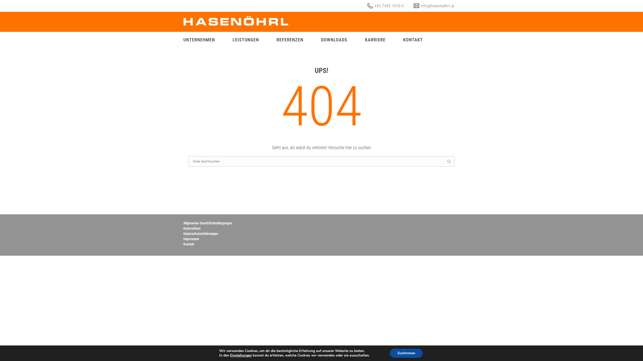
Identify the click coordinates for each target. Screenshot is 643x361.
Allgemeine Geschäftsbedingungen (207, 223)
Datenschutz (192, 228)
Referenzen (290, 39)
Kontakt (413, 39)
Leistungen (246, 39)
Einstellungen (241, 355)
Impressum (191, 239)
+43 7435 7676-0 (389, 6)
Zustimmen (406, 353)
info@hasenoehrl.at (438, 6)
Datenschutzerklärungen (200, 234)
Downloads (334, 39)
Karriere (375, 39)
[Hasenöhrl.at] (235, 22)
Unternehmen (199, 39)
